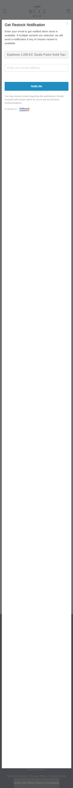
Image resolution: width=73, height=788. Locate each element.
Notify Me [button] (36, 86)
